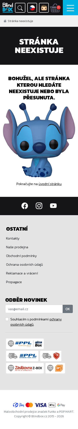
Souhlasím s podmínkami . (36, 322)
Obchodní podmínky (21, 255)
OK (67, 309)
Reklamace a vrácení (22, 273)
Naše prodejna (17, 247)
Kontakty (13, 238)
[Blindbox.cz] (8, 7)
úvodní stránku (50, 183)
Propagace (14, 281)
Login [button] (44, 8)
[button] (20, 8)
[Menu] (70, 7)
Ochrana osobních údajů (24, 264)
